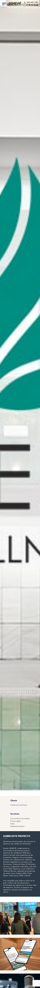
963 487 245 (32, 2)
